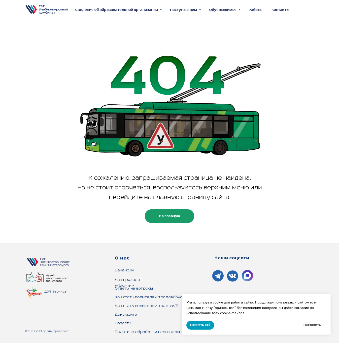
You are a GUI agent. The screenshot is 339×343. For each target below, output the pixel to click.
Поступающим (184, 10)
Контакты (280, 10)
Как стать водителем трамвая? (146, 306)
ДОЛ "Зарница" (55, 291)
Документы (126, 315)
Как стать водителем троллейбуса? (151, 297)
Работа (255, 10)
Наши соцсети (231, 258)
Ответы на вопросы (134, 289)
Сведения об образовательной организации (117, 10)
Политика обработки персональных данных (158, 332)
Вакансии (124, 270)
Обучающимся (223, 10)
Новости (123, 323)
